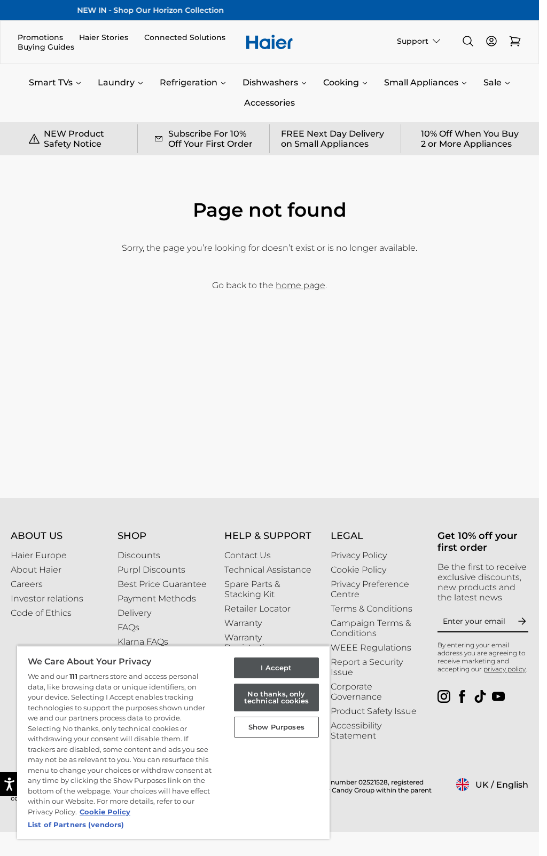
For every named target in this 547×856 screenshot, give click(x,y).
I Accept (276, 667)
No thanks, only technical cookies (276, 697)
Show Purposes (276, 727)
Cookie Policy (105, 811)
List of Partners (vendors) (76, 824)
